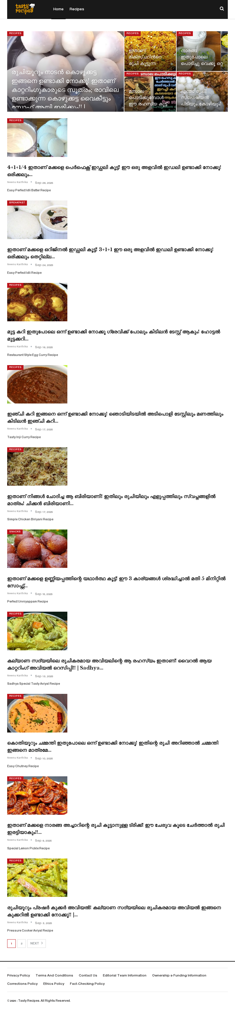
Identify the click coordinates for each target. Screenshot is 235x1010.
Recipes (77, 9)
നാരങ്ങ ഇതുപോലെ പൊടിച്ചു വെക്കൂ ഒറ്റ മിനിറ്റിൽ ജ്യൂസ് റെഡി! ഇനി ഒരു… (202, 63)
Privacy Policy (18, 976)
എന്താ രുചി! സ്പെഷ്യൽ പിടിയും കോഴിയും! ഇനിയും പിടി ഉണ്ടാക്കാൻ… (201, 103)
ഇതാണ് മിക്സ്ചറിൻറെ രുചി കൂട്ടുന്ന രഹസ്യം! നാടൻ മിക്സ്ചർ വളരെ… (148, 63)
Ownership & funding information (179, 976)
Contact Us (88, 976)
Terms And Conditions (54, 976)
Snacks (15, 531)
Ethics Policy (53, 984)
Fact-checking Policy (87, 984)
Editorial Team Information (124, 976)
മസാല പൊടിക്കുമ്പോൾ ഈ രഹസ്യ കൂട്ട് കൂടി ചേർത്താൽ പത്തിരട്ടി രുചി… (148, 103)
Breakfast (17, 202)
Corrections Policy (22, 984)
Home (58, 9)
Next (35, 944)
